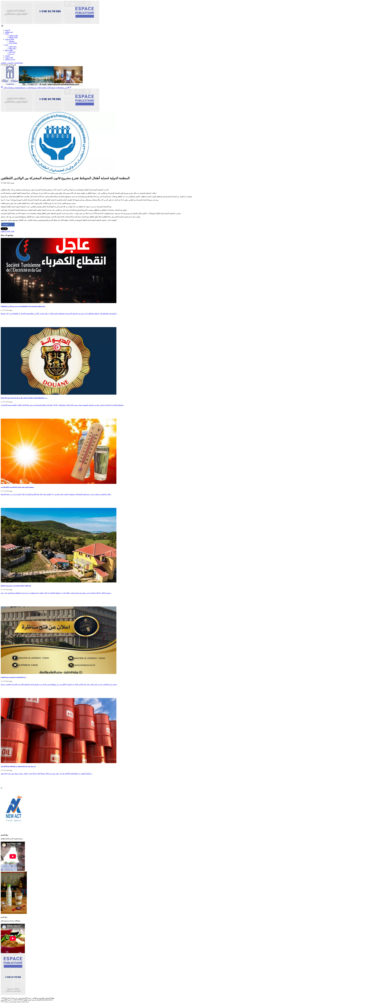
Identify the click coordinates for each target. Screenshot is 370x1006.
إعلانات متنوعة (36, 87)
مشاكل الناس (12, 43)
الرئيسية (7, 30)
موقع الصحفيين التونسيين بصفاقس (12, 63)
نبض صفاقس (9, 32)
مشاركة (5, 224)
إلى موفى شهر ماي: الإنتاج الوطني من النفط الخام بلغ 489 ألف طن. (18, 766)
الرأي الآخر (11, 52)
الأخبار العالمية (13, 35)
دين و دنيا (11, 54)
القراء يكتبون (9, 57)
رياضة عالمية (12, 46)
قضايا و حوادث (9, 39)
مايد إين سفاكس (10, 59)
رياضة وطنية (12, 48)
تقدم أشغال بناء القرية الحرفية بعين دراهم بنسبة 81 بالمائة (16, 585)
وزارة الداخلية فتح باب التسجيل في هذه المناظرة (13, 677)
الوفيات (7, 56)
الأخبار (7, 34)
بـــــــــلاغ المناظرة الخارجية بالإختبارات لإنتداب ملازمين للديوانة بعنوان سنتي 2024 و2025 (24, 398)
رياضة (6, 45)
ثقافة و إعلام (9, 50)
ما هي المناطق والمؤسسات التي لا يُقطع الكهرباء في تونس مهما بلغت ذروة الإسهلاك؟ (23, 306)
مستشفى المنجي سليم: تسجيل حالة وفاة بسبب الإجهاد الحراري (17, 487)
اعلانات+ (29, 87)
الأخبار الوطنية (13, 37)
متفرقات (11, 41)
